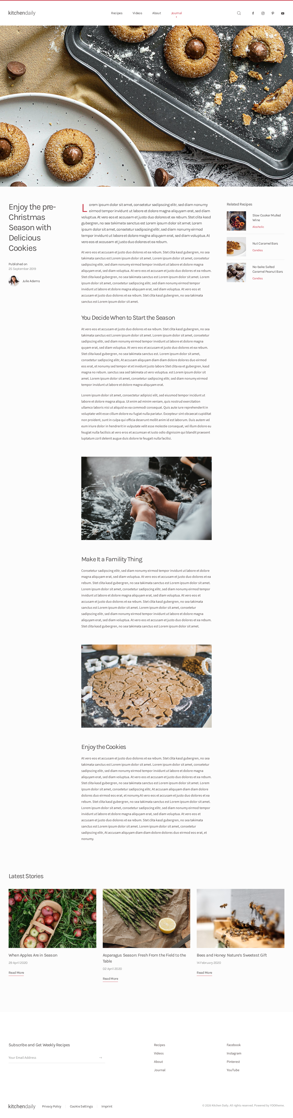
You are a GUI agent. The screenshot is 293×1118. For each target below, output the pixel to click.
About (156, 13)
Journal (176, 13)
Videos (137, 13)
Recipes (159, 1045)
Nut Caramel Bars (265, 243)
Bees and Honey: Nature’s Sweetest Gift (232, 955)
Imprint (106, 1106)
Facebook (234, 1045)
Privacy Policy (51, 1106)
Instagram (234, 1053)
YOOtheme (277, 1105)
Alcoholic (258, 227)
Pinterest (233, 1061)
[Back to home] (22, 13)
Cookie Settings (81, 1106)
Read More (16, 972)
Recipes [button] (116, 13)
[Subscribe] (100, 1057)
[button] (239, 13)
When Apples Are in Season (33, 955)
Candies (257, 250)
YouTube (233, 1070)
